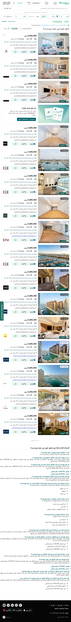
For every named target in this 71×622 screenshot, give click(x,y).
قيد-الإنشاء (31, 16)
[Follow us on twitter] (16, 605)
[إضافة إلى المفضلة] (40, 53)
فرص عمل (59, 605)
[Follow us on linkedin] (12, 605)
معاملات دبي (28, 3)
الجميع (43, 16)
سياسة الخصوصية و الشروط (61, 608)
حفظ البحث (4, 21)
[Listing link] (35, 44)
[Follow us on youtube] (4, 605)
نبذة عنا (66, 605)
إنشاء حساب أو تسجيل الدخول (6, 3)
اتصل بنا (53, 605)
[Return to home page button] (64, 3)
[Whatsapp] (15, 52)
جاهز (38, 16)
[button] (65, 16)
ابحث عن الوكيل (55, 3)
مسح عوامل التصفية (11, 21)
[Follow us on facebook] (20, 605)
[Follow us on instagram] (8, 605)
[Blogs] (20, 3)
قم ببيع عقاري (46, 3)
